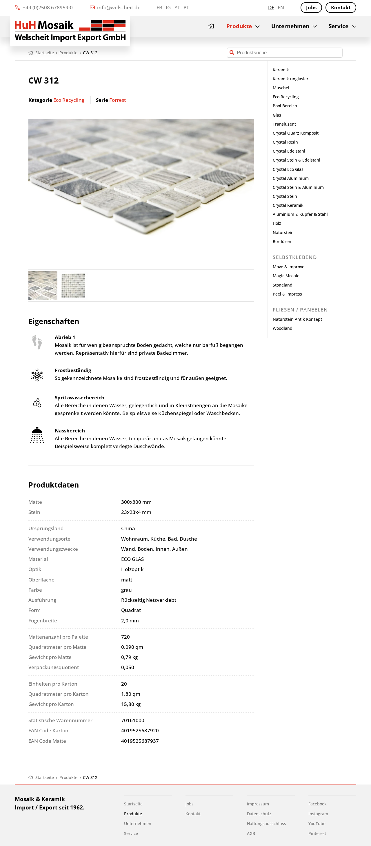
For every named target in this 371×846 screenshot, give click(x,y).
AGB (251, 833)
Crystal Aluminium (291, 178)
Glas (277, 115)
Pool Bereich (285, 105)
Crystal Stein (285, 196)
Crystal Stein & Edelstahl (296, 160)
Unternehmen (290, 26)
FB (159, 7)
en (281, 7)
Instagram (318, 813)
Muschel (281, 87)
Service (338, 26)
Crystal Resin (285, 142)
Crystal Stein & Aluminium (298, 187)
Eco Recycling (68, 100)
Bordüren (282, 241)
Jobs (311, 7)
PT (186, 7)
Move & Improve (288, 266)
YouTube (316, 823)
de (271, 7)
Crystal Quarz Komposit (296, 133)
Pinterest (317, 833)
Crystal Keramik (288, 205)
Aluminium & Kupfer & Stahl (300, 214)
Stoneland (282, 285)
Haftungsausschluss (266, 823)
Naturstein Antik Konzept (297, 319)
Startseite (133, 804)
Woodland (282, 328)
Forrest (117, 100)
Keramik (281, 70)
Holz (277, 223)
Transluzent (284, 124)
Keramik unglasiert (291, 78)
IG (168, 7)
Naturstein (283, 232)
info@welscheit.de (118, 7)
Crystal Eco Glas (288, 169)
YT (177, 7)
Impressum (258, 804)
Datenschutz (259, 813)
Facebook (317, 804)
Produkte (239, 26)
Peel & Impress (287, 294)
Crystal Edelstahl (289, 151)
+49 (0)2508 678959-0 (47, 7)
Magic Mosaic (286, 275)
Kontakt (341, 7)
